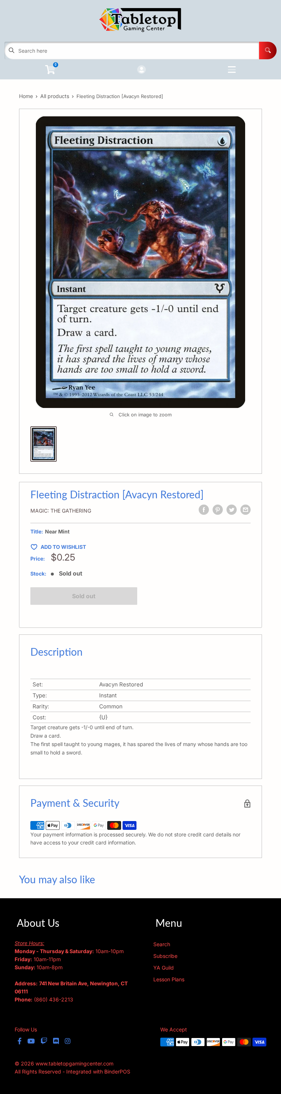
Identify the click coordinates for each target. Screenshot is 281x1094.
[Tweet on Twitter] (231, 510)
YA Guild (163, 967)
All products (54, 96)
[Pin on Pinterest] (218, 510)
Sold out (83, 596)
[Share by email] (245, 510)
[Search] (268, 50)
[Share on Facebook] (204, 510)
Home (26, 96)
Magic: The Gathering (60, 510)
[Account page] (141, 70)
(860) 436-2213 (53, 999)
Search (161, 944)
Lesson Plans (168, 979)
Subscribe (165, 956)
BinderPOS (117, 1071)
